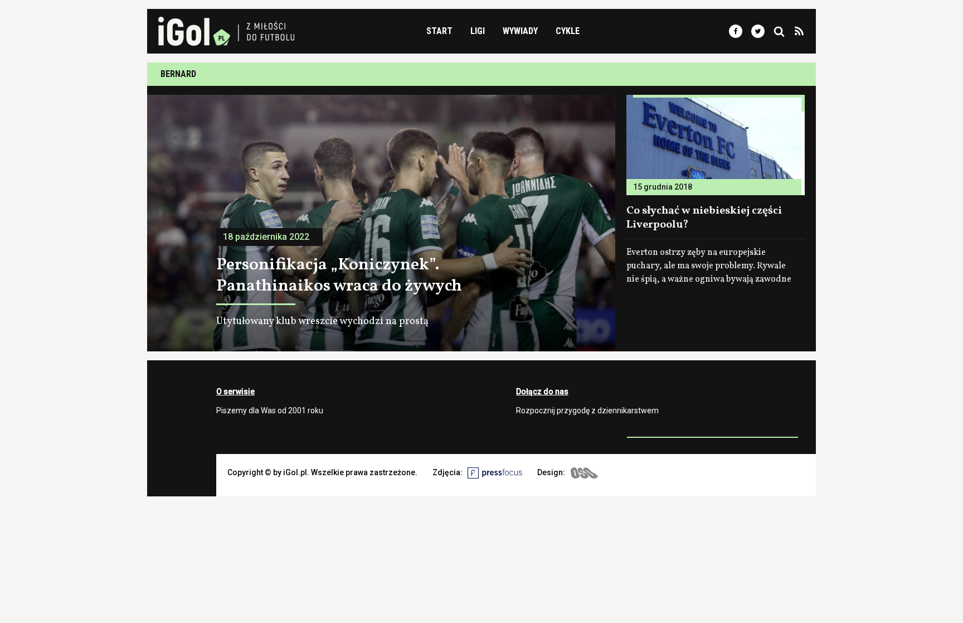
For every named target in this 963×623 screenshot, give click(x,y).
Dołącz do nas (542, 391)
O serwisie (235, 391)
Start (439, 31)
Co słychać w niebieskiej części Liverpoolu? (704, 218)
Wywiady (520, 31)
